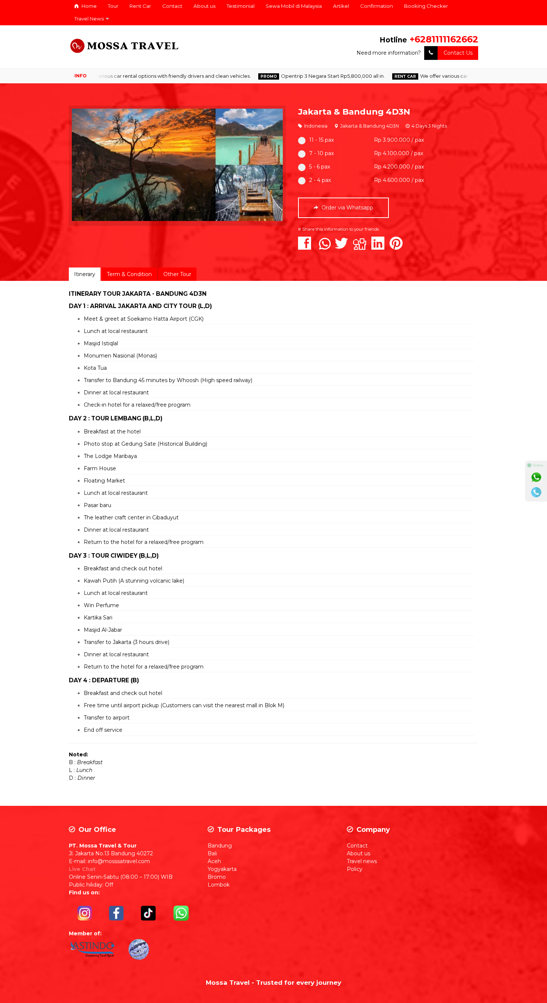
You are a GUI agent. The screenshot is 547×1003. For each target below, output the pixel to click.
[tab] (84, 274)
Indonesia (315, 126)
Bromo (217, 877)
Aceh (214, 861)
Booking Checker (426, 6)
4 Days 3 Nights (429, 126)
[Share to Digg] (361, 247)
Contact (172, 6)
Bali (212, 853)
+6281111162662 (444, 39)
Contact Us (458, 52)
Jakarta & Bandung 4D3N (354, 111)
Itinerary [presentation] (84, 274)
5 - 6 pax (319, 166)
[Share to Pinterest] (398, 247)
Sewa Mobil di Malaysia (294, 6)
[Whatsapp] (536, 477)
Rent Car (140, 6)
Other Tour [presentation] (177, 274)
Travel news (362, 861)
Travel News (89, 19)
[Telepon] (536, 492)
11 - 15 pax (321, 140)
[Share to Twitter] (343, 247)
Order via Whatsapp (346, 207)
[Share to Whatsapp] (324, 247)
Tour (113, 6)
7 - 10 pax (321, 153)
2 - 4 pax (320, 180)
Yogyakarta (222, 869)
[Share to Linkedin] (379, 247)
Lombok (219, 884)
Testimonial (241, 6)
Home (88, 6)
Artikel (341, 6)
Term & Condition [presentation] (129, 274)
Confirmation (376, 6)
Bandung (220, 845)
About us (204, 6)
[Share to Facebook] (306, 247)
